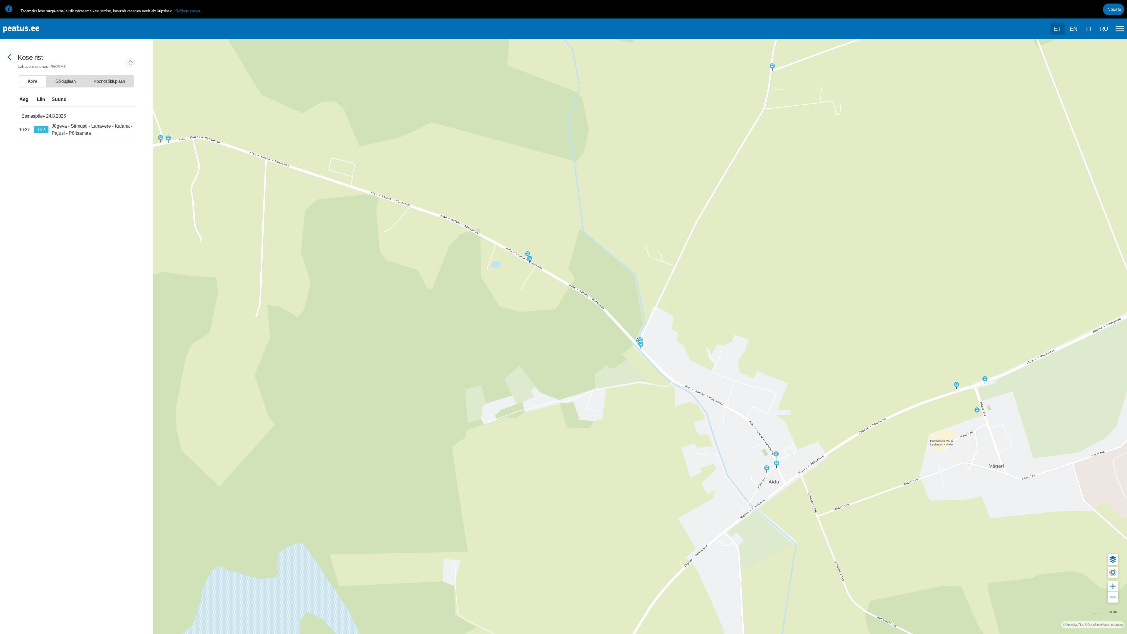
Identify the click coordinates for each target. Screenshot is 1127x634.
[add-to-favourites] (130, 63)
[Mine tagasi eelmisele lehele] (9, 57)
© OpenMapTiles (1073, 624)
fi (1088, 29)
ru (1104, 29)
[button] (1113, 559)
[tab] (32, 81)
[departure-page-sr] (26, 130)
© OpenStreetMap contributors (1104, 624)
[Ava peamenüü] (1120, 29)
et (1057, 29)
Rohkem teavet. (188, 11)
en (1073, 29)
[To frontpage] (33, 29)
